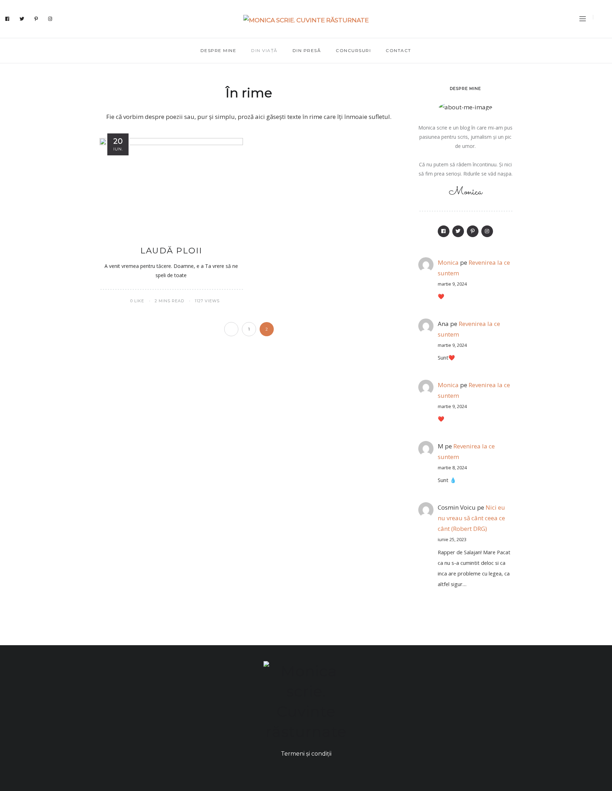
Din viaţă (264, 50)
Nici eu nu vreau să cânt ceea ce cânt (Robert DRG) (471, 518)
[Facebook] (7, 19)
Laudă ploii (171, 251)
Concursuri (353, 50)
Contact (398, 50)
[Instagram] (50, 19)
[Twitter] (21, 19)
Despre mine (218, 50)
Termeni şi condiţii (306, 753)
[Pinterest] (36, 19)
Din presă (307, 50)
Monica (448, 385)
